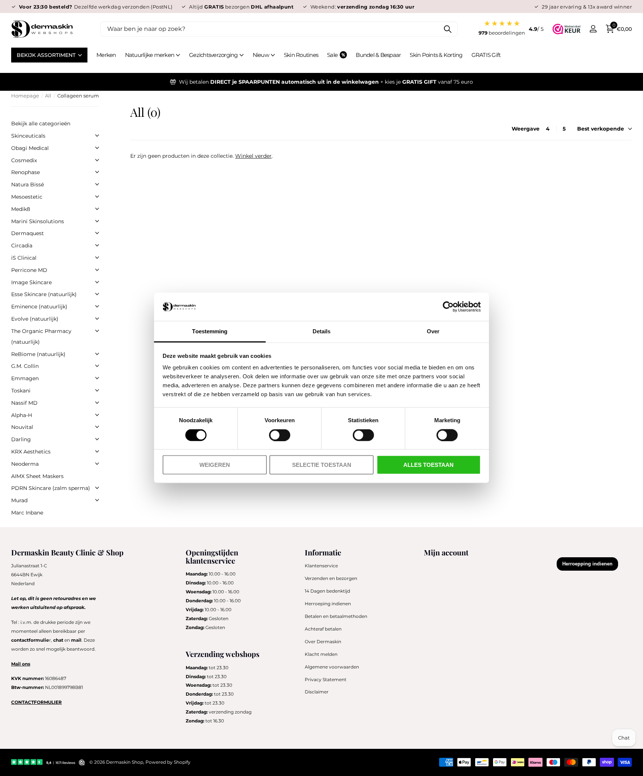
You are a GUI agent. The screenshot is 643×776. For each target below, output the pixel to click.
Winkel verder (253, 156)
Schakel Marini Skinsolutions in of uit (97, 221)
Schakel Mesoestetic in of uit (97, 196)
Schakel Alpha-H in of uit (97, 414)
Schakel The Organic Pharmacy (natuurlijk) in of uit (97, 330)
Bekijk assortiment (47, 55)
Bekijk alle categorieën (40, 123)
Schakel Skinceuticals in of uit (97, 135)
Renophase (25, 172)
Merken (106, 54)
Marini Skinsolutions (37, 221)
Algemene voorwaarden (332, 667)
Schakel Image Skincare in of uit (97, 282)
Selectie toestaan (321, 465)
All (48, 96)
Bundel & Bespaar (378, 54)
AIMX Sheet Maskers (37, 476)
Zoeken (447, 29)
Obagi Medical (30, 148)
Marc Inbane (27, 512)
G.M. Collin (25, 366)
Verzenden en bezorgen (331, 578)
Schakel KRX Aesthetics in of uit (97, 451)
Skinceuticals (28, 135)
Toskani (21, 390)
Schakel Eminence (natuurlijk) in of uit (97, 306)
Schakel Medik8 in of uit (97, 208)
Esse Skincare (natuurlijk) (44, 294)
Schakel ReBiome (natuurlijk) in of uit (97, 353)
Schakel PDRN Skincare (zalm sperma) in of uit (97, 487)
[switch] (279, 435)
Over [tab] (433, 331)
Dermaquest (27, 233)
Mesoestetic (26, 196)
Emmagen (25, 378)
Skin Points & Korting (436, 54)
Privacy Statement (325, 679)
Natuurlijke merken (150, 54)
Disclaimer (317, 692)
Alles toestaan (428, 465)
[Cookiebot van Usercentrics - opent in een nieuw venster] (448, 306)
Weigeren (214, 465)
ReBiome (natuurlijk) (38, 354)
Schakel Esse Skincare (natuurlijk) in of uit (97, 293)
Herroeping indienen (328, 603)
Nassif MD (24, 403)
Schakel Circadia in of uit (97, 245)
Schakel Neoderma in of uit (97, 463)
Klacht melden (321, 654)
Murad (19, 500)
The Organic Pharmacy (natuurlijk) (41, 336)
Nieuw (261, 54)
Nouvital (22, 427)
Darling (21, 439)
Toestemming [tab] (209, 331)
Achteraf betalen (323, 629)
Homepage (25, 96)
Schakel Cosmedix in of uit (97, 160)
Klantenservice (321, 565)
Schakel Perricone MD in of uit (97, 269)
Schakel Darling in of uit (97, 439)
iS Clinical (23, 257)
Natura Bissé (27, 184)
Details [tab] (322, 331)
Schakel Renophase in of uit (97, 171)
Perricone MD (29, 270)
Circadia (21, 245)
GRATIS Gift (486, 54)
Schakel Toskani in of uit (97, 390)
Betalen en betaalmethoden (336, 616)
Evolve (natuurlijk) (34, 318)
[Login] (592, 28)
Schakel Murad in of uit (97, 500)
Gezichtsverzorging (213, 54)
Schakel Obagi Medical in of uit (97, 147)
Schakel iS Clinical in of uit (97, 257)
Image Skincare (31, 282)
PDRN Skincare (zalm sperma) (50, 488)
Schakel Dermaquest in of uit (97, 232)
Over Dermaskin (323, 641)
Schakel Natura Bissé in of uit (97, 184)
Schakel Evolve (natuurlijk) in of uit (97, 318)
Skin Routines (301, 54)
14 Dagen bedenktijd (327, 591)
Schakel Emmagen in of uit (97, 378)
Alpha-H (21, 415)
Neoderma (25, 464)
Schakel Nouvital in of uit (97, 426)
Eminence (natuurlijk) (39, 306)
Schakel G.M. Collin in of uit (97, 365)
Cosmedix (24, 160)
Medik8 (20, 209)
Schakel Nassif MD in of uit (97, 402)
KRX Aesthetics (31, 451)
